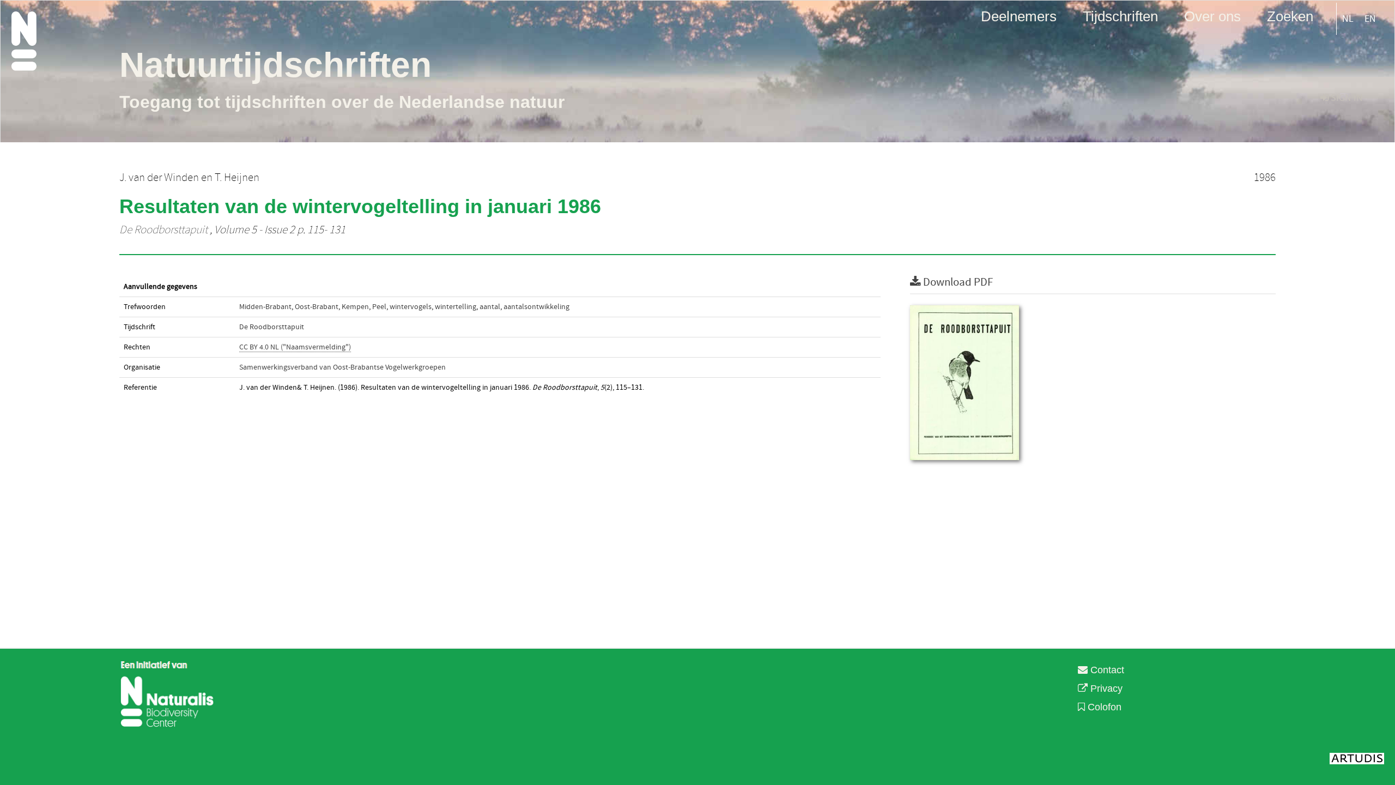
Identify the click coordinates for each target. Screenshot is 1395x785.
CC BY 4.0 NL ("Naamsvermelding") (295, 347)
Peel (379, 307)
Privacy (1105, 688)
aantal (490, 307)
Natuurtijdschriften (275, 64)
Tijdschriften (1120, 15)
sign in (1346, 98)
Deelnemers (1019, 15)
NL (1348, 19)
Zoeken (1290, 15)
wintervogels (411, 307)
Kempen (355, 307)
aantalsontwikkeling (536, 307)
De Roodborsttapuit (163, 230)
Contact (1106, 670)
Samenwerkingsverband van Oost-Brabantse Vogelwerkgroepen (342, 367)
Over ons (1212, 15)
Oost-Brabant (316, 307)
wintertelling (455, 307)
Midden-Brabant (265, 307)
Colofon (1103, 707)
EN (1370, 19)
